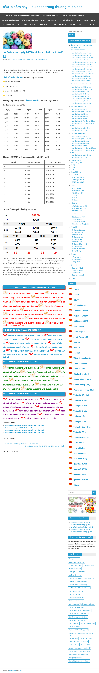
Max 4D (74, 198)
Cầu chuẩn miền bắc (50, 16)
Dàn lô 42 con (82, 620)
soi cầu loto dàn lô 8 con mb (81, 87)
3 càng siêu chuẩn (89, 565)
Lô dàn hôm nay (74, 641)
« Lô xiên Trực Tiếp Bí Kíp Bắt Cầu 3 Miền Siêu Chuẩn (21, 444)
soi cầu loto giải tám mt (80, 116)
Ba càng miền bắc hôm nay (77, 572)
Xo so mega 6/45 (80, 332)
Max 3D (74, 195)
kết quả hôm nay (80, 305)
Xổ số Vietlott (76, 188)
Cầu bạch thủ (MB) (78, 217)
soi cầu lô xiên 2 (74, 651)
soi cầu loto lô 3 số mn (80, 146)
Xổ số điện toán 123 (79, 208)
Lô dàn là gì (84, 641)
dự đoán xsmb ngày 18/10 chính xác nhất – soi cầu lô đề (24, 432)
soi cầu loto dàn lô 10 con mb (82, 76)
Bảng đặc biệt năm (84, 588)
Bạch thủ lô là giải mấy (76, 578)
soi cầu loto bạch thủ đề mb (81, 55)
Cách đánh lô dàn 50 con (76, 597)
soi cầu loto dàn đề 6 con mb (82, 67)
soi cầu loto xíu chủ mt (80, 130)
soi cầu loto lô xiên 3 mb (80, 94)
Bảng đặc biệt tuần (75, 594)
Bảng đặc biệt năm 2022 (76, 591)
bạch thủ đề (72, 588)
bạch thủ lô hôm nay (75, 575)
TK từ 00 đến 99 (77, 251)
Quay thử (83, 25)
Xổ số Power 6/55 (78, 193)
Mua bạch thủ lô (85, 645)
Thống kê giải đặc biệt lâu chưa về (79, 661)
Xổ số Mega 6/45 (78, 191)
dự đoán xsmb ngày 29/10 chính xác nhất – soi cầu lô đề (24, 428)
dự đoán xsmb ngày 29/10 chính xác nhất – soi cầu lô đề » (45, 446)
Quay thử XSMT (77, 273)
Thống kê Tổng (77, 246)
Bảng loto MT (76, 262)
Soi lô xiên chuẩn (85, 651)
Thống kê (62, 25)
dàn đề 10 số (91, 623)
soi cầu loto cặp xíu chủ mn (81, 139)
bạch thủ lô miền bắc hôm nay (78, 581)
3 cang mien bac (74, 559)
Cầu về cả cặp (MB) (79, 222)
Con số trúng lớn (66, 20)
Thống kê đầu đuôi (78, 230)
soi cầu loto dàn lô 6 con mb (81, 81)
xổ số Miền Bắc (31, 100)
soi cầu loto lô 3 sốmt (79, 119)
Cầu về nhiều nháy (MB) (80, 224)
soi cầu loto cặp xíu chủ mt (81, 112)
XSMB (79, 20)
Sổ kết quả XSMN (78, 180)
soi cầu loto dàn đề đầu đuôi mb (83, 74)
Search (71, 35)
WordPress (12, 670)
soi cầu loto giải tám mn (80, 143)
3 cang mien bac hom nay (76, 562)
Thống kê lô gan (77, 232)
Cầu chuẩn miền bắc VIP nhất (73, 16)
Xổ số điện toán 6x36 (82, 358)
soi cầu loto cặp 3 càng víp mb (82, 89)
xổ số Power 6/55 (80, 337)
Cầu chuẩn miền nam (30, 20)
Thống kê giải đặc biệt (75, 657)
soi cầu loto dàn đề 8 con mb (82, 69)
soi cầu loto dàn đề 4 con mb (82, 64)
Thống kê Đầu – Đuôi (79, 244)
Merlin (21, 670)
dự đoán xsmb (73, 638)
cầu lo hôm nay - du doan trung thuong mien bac (33, 59)
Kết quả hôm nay (8, 25)
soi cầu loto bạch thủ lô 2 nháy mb (84, 62)
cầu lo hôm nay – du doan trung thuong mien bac (42, 7)
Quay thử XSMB (77, 268)
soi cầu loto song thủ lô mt (81, 128)
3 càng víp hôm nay (75, 568)
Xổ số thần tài (77, 211)
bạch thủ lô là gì (89, 578)
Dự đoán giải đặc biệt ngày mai (78, 630)
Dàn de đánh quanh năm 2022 (78, 617)
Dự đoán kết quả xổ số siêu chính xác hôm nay (81, 634)
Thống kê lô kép (77, 237)
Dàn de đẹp (72, 620)
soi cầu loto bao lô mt (79, 109)
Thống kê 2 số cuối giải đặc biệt (78, 654)
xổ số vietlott (78, 326)
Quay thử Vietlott (78, 275)
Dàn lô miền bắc (74, 623)
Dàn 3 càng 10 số (74, 604)
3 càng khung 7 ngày (75, 565)
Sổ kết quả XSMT (78, 182)
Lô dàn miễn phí (74, 645)
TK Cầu (53, 25)
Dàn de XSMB (85, 613)
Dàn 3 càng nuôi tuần (87, 604)
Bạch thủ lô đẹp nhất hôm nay (78, 584)
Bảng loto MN (77, 259)
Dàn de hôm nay (74, 613)
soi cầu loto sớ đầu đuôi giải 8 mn (84, 148)
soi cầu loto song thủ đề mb (81, 99)
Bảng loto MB (76, 257)
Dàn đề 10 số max (74, 626)
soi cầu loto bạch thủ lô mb (81, 60)
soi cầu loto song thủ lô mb (81, 103)
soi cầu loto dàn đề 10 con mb (82, 71)
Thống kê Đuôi (77, 242)
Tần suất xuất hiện (78, 249)
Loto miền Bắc (79, 448)
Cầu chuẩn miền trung (10, 20)
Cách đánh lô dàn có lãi (76, 601)
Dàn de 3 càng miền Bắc (76, 607)
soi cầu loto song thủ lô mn (81, 155)
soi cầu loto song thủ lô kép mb (82, 101)
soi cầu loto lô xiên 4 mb (80, 96)
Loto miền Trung (80, 458)
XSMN (86, 20)
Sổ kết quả (22, 25)
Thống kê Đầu (77, 239)
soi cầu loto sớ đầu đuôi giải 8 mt (83, 121)
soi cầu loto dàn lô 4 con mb (81, 78)
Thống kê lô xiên (77, 235)
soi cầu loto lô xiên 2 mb (80, 92)
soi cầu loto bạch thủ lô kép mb (82, 58)
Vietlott (33, 25)
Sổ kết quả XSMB (78, 177)
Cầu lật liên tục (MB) (79, 219)
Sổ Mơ (92, 25)
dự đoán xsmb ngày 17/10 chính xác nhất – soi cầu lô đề (24, 430)
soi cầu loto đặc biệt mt (80, 114)
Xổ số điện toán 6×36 (79, 206)
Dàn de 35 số (86, 610)
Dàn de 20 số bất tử (75, 610)
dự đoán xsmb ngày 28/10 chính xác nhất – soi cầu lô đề (24, 425)
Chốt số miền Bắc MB (13, 77)
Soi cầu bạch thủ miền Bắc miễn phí (79, 648)
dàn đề (83, 623)
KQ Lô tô (73, 25)
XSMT (93, 20)
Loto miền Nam (79, 453)
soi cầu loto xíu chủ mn (80, 157)
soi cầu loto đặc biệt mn (80, 141)
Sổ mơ (76, 485)
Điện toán (43, 25)
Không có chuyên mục (86, 638)
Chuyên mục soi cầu (48, 20)
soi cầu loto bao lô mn (79, 136)
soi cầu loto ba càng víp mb (81, 53)
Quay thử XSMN (77, 270)
